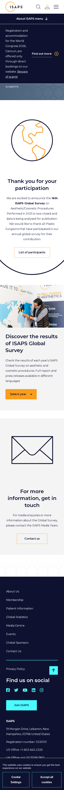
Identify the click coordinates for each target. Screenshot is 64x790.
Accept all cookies (46, 780)
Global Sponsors (17, 642)
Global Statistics (17, 617)
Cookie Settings (16, 780)
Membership (14, 600)
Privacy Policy (15, 669)
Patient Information (19, 608)
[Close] (56, 54)
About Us (12, 591)
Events (11, 634)
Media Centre (15, 625)
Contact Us (13, 651)
